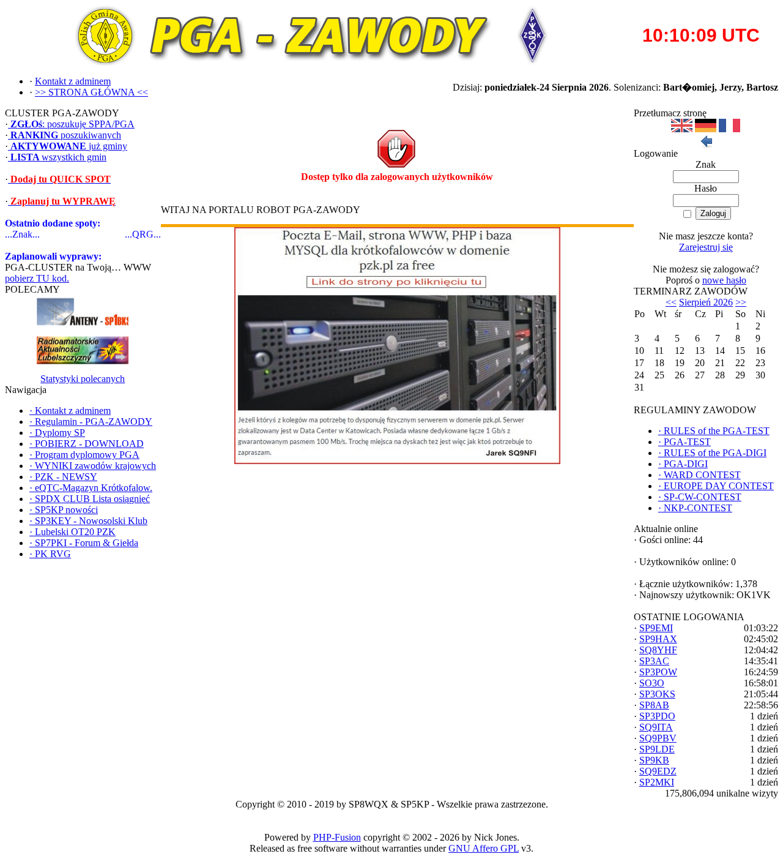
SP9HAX (658, 639)
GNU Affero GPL (483, 848)
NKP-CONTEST (695, 508)
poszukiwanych (65, 135)
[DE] (705, 129)
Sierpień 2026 (706, 302)
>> (740, 302)
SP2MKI (656, 782)
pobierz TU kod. (37, 278)
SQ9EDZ (658, 771)
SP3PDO (657, 716)
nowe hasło (724, 280)
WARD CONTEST (699, 475)
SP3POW (658, 672)
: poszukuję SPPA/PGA (72, 124)
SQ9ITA (656, 727)
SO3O (651, 683)
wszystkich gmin (58, 157)
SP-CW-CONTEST (699, 497)
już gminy (68, 146)
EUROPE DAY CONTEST (716, 486)
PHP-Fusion (337, 837)
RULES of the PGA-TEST (714, 431)
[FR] (729, 129)
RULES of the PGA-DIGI (712, 453)
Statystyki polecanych (82, 378)
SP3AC (654, 661)
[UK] (681, 129)
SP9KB (654, 760)
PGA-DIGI (683, 464)
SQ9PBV (658, 738)
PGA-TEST (684, 442)
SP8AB (654, 705)
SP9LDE (657, 749)
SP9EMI (656, 628)
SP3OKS (657, 694)
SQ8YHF (658, 650)
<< (671, 302)
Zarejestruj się (706, 247)
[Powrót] (706, 145)
